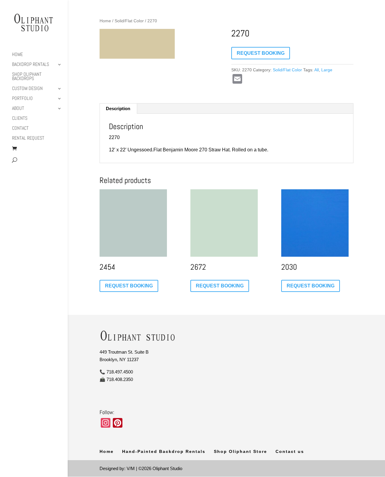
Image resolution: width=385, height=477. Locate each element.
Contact (20, 128)
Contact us (290, 451)
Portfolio (22, 98)
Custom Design (27, 88)
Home (17, 54)
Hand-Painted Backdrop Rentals (163, 451)
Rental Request (28, 138)
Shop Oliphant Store (240, 451)
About (18, 108)
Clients (19, 118)
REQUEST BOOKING (261, 53)
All (316, 69)
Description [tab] (118, 108)
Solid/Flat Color (129, 21)
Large (326, 69)
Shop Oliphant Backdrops (27, 77)
